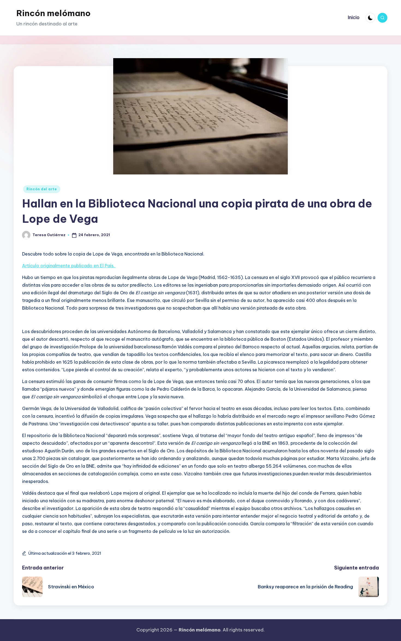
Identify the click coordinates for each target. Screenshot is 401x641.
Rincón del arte (41, 189)
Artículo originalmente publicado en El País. (69, 265)
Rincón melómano (53, 13)
